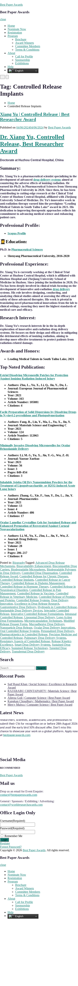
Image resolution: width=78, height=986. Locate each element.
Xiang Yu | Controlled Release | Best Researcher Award (34, 117)
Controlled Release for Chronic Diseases (44, 576)
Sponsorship (22, 59)
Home (11, 25)
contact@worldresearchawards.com (21, 804)
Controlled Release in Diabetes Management (38, 583)
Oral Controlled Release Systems (19, 631)
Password (12, 828)
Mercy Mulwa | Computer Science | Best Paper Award (40, 704)
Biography (18, 562)
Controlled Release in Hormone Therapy (24, 586)
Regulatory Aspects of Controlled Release (25, 641)
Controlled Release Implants (17, 579)
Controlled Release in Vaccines (35, 593)
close (3, 19)
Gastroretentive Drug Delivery (18, 607)
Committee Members (27, 46)
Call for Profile (24, 56)
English (18, 70)
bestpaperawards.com (16, 732)
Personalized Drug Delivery (57, 631)
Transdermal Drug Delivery (28, 651)
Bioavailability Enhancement (33, 566)
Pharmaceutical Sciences (27, 249)
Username (12, 820)
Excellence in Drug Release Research (36, 603)
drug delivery (61, 289)
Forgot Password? (11, 846)
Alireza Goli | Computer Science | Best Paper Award (39, 697)
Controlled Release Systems (33, 600)
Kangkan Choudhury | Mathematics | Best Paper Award (41, 701)
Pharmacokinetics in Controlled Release (24, 634)
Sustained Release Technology (29, 648)
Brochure (20, 39)
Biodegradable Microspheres (28, 569)
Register (5, 843)
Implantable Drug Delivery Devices (21, 610)
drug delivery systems (47, 179)
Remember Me (13, 836)
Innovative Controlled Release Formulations (37, 614)
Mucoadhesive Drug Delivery (46, 624)
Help (10, 66)
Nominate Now (17, 29)
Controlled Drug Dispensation (40, 573)
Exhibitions (22, 63)
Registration (15, 32)
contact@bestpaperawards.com (18, 794)
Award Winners (24, 42)
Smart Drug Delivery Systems (32, 644)
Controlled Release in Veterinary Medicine (34, 595)
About (11, 53)
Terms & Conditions (27, 49)
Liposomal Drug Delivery (39, 617)
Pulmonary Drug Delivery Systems (45, 637)
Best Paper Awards (11, 4)
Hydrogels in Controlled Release (57, 607)
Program (13, 36)
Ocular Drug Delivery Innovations (54, 627)
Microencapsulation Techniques (43, 620)
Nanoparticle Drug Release (16, 627)
